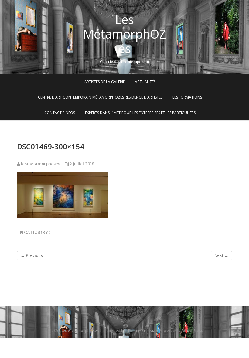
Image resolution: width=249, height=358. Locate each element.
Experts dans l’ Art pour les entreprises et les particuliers (140, 112)
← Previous (32, 255)
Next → (221, 255)
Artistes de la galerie (104, 81)
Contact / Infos (59, 112)
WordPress (192, 330)
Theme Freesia (141, 330)
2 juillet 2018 (81, 164)
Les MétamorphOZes (124, 34)
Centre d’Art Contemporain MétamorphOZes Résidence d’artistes (100, 97)
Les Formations (187, 97)
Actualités (145, 81)
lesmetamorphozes (40, 164)
